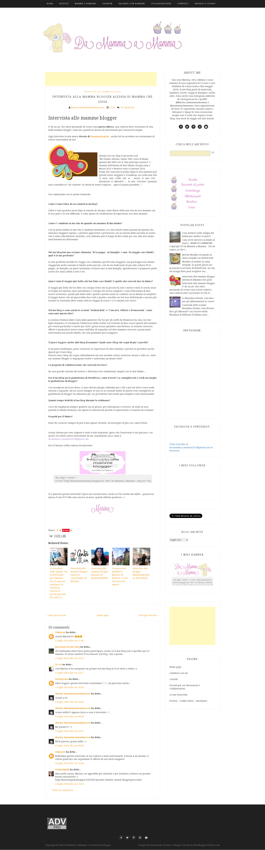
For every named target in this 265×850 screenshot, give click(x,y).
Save (67, 530)
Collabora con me (178, 673)
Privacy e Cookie (205, 4)
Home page (103, 615)
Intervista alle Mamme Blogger (102, 92)
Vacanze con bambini (132, 4)
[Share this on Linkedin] (71, 530)
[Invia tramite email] (55, 536)
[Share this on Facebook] (57, 530)
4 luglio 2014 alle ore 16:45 (69, 784)
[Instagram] (140, 837)
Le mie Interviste (178, 694)
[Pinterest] (134, 837)
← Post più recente (56, 615)
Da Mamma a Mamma (76, 845)
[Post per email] (50, 536)
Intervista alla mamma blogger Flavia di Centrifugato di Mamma (79, 575)
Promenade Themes (160, 845)
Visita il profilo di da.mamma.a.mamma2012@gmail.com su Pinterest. (191, 447)
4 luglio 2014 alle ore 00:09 (69, 745)
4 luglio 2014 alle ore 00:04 (69, 702)
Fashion (107, 4)
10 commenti (128, 107)
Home (50, 4)
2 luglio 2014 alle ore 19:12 (69, 658)
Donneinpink (62, 769)
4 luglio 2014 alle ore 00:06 (69, 716)
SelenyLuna (61, 679)
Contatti (182, 4)
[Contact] (146, 837)
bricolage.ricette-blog (67, 647)
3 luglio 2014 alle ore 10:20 (69, 687)
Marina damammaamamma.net (73, 693)
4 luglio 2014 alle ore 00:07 (69, 731)
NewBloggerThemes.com (207, 845)
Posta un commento (62, 790)
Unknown (60, 632)
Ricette (64, 4)
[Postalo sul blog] (58, 536)
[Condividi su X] (61, 536)
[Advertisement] (101, 79)
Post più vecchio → (149, 615)
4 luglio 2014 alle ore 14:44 (69, 763)
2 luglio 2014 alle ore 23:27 (69, 673)
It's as (58, 664)
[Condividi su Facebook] (64, 536)
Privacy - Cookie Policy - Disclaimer (188, 701)
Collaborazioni (161, 4)
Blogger (107, 845)
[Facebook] (121, 837)
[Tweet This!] (60, 530)
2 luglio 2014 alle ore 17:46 (69, 640)
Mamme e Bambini (85, 4)
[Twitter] (127, 837)
